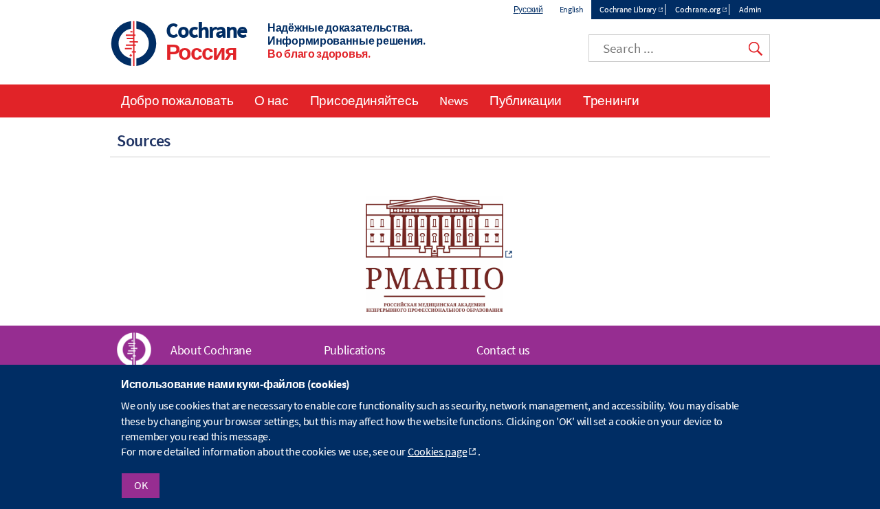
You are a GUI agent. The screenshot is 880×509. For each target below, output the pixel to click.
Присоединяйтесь (364, 100)
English (572, 9)
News (453, 100)
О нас (271, 100)
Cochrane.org (697, 9)
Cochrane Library (628, 9)
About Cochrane (211, 350)
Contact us (503, 350)
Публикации (526, 100)
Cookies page (437, 452)
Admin (750, 9)
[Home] (134, 45)
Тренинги (611, 100)
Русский (528, 9)
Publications (355, 350)
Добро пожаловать (177, 100)
